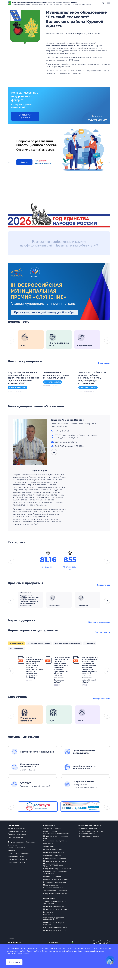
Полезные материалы (17, 834)
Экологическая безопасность (55, 891)
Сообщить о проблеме (25, 116)
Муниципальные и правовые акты (55, 837)
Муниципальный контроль (54, 861)
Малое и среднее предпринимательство (53, 865)
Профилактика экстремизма (55, 894)
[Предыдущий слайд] (9, 163)
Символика (13, 845)
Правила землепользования (55, 858)
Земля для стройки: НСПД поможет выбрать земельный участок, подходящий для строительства (93, 378)
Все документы (102, 632)
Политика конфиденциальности (58, 944)
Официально (49, 899)
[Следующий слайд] (109, 163)
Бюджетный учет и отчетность (56, 879)
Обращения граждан (52, 855)
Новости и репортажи (17, 831)
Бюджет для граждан (52, 876)
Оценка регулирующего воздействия (53, 919)
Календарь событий (16, 828)
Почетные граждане (16, 848)
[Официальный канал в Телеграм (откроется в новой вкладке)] (94, 943)
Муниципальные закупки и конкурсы (54, 924)
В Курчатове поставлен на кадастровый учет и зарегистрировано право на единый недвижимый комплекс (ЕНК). (23, 378)
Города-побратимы (16, 856)
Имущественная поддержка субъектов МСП (55, 872)
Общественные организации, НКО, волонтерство (91, 832)
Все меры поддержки (99, 622)
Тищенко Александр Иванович (68, 420)
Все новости (104, 363)
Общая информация (51, 828)
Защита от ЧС (49, 847)
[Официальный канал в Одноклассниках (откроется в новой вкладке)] (107, 943)
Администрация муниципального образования (56, 832)
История (11, 851)
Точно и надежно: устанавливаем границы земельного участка (57, 375)
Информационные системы (55, 927)
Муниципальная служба (53, 906)
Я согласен (14, 962)
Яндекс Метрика (54, 948)
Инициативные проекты (88, 836)
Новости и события (17, 387)
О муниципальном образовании (22, 842)
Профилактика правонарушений (57, 869)
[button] (107, 341)
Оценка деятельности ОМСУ (90, 828)
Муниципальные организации (56, 909)
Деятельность (49, 825)
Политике (24, 953)
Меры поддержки (50, 885)
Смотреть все (103, 585)
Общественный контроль (89, 825)
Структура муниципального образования (55, 902)
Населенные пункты (16, 862)
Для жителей (13, 825)
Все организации (101, 698)
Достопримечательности (18, 853)
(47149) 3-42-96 (14, 942)
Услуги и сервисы (15, 837)
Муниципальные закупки (54, 852)
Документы (48, 912)
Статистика (48, 844)
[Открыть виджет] (110, 960)
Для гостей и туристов (17, 859)
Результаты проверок (52, 849)
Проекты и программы (53, 888)
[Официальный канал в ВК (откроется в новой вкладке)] (100, 943)
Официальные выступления (55, 841)
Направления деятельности (55, 882)
